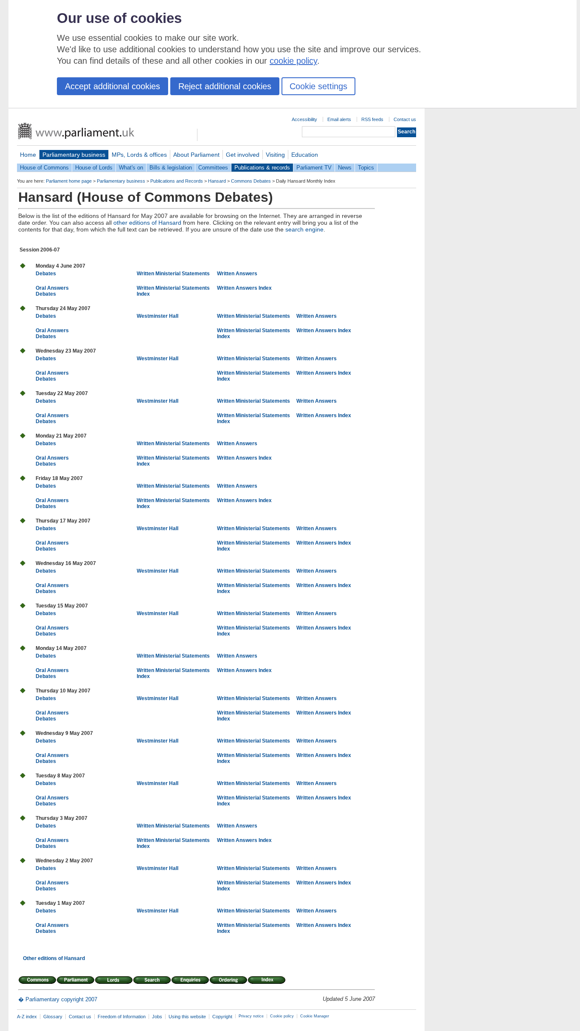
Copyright (222, 1016)
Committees (213, 167)
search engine (304, 229)
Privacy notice (251, 1016)
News (345, 167)
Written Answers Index (244, 288)
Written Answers (237, 274)
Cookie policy (282, 1016)
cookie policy (293, 60)
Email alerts (339, 119)
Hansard (217, 181)
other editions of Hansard (147, 222)
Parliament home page (69, 181)
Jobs (157, 1016)
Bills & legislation (170, 167)
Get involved (242, 154)
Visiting (275, 154)
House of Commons (44, 167)
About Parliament (196, 154)
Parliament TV (314, 167)
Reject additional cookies (224, 86)
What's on (131, 167)
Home (28, 154)
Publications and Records (176, 181)
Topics (366, 167)
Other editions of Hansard (54, 958)
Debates (46, 274)
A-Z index (27, 1016)
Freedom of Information (122, 1016)
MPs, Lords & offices (139, 154)
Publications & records (262, 167)
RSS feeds (372, 119)
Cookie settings (318, 86)
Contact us (405, 119)
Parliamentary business (73, 154)
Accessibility (304, 119)
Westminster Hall (157, 316)
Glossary (52, 1016)
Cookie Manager (314, 1016)
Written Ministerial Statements (173, 274)
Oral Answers (52, 288)
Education (304, 154)
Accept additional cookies (112, 86)
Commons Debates (251, 181)
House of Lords (94, 167)
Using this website (187, 1016)
